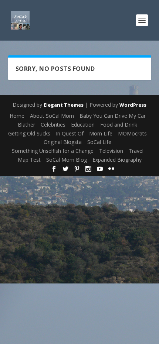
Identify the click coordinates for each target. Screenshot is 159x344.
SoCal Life (99, 141)
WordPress (132, 105)
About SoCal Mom (52, 115)
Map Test (29, 159)
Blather (26, 124)
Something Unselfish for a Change (53, 150)
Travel (136, 150)
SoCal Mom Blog (66, 159)
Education (83, 124)
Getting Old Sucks (29, 133)
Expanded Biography (117, 159)
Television (111, 150)
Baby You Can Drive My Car (113, 115)
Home (17, 115)
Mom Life (100, 133)
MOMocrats (132, 133)
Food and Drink (118, 124)
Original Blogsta (63, 141)
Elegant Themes (64, 105)
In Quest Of (70, 133)
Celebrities (53, 124)
